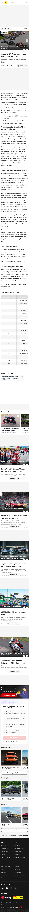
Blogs (2, 869)
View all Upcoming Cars (13, 773)
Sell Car (3, 878)
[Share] (27, 50)
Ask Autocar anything (6, 866)
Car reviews (4, 851)
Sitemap (3, 872)
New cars (3, 845)
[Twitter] (15, 888)
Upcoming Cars (5, 848)
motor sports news (11, 835)
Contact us (4, 875)
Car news (3, 854)
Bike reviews (18, 851)
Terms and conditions (20, 875)
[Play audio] (24, 50)
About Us (17, 866)
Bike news (17, 854)
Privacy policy (18, 872)
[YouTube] (2, 888)
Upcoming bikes (19, 848)
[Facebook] (11, 888)
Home (2, 835)
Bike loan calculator (20, 857)
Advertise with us (19, 878)
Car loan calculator (6, 857)
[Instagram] (6, 888)
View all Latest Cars (13, 830)
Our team (17, 869)
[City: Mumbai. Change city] (26, 2)
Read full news (14, 478)
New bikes (17, 845)
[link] (11, 758)
